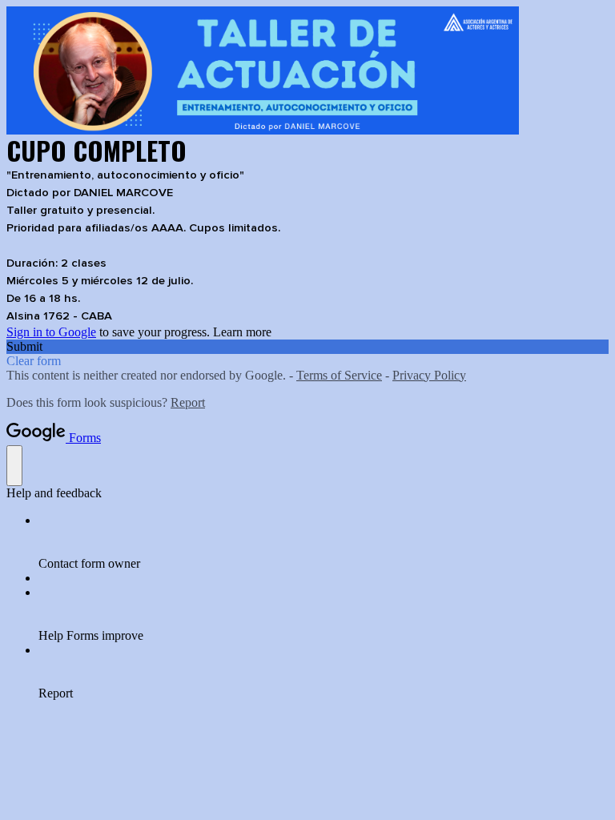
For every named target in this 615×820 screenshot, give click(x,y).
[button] (307, 347)
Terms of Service (339, 375)
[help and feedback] (14, 465)
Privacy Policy (429, 375)
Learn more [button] (242, 332)
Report (188, 402)
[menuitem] (323, 542)
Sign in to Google (51, 332)
